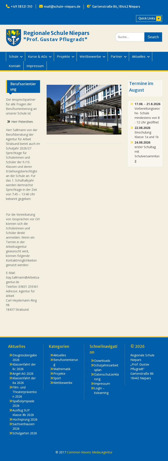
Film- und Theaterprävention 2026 (24, 392)
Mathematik (61, 369)
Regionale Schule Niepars (56, 33)
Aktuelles (138, 56)
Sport (57, 378)
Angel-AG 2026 (22, 373)
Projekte (63, 56)
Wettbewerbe (90, 56)
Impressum (35, 66)
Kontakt (15, 66)
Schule (13, 56)
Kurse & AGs (37, 56)
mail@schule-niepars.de (62, 7)
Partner (116, 56)
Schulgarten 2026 (24, 433)
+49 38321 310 (21, 7)
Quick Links (146, 18)
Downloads (102, 361)
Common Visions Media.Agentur (89, 452)
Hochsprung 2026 (24, 419)
